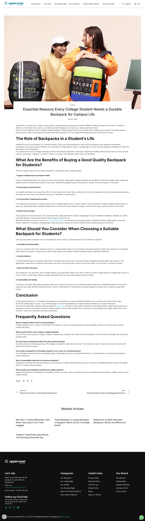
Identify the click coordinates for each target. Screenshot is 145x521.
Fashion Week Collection (91, 4)
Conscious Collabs (108, 4)
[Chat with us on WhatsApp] (141, 517)
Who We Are (120, 478)
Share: (18, 381)
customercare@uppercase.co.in (15, 487)
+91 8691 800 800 (21, 490)
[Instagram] (10, 507)
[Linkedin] (18, 507)
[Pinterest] (28, 381)
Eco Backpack (35, 4)
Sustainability (121, 481)
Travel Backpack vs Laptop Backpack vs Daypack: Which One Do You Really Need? (72, 422)
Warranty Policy (94, 481)
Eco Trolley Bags (67, 481)
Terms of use (93, 485)
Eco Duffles (65, 485)
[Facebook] (24, 381)
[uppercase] (14, 4)
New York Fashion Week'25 (71, 491)
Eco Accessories (74, 4)
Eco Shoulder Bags (60, 4)
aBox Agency (65, 517)
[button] (139, 4)
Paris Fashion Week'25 (69, 495)
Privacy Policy (93, 478)
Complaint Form (122, 488)
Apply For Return (94, 495)
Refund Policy (93, 488)
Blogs (72, 105)
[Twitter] (31, 381)
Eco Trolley (47, 4)
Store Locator (121, 491)
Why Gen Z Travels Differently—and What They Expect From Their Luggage (32, 422)
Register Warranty (123, 485)
